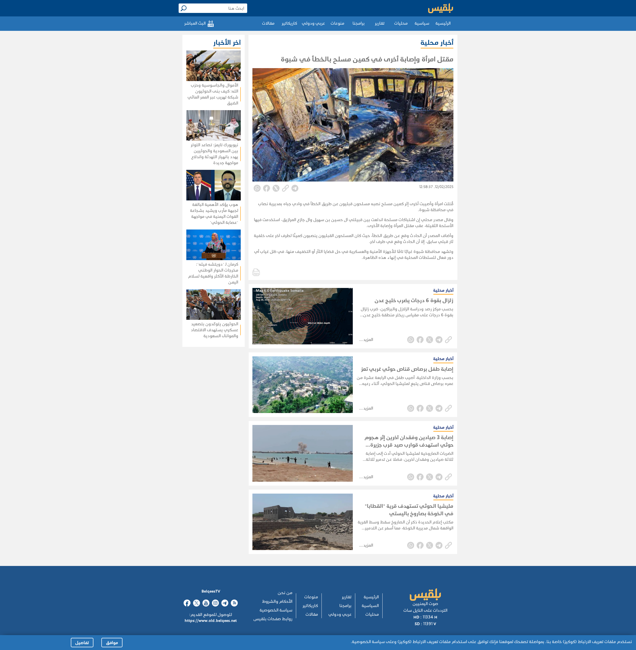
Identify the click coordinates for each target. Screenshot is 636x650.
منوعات (337, 23)
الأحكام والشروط (277, 601)
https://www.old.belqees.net (211, 620)
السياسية (370, 605)
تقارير (380, 23)
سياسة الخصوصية (276, 610)
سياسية (422, 23)
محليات (401, 23)
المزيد (368, 339)
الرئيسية (443, 23)
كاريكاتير (289, 23)
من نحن (285, 593)
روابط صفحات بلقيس (272, 619)
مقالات (268, 23)
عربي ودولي (313, 23)
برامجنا (359, 23)
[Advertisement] (199, 411)
